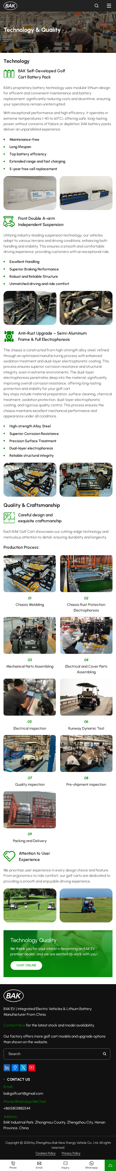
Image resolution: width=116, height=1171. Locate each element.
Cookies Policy (46, 1153)
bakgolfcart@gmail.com (23, 1093)
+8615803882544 (17, 1108)
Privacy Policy (71, 1153)
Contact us (18, 1079)
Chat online (26, 965)
